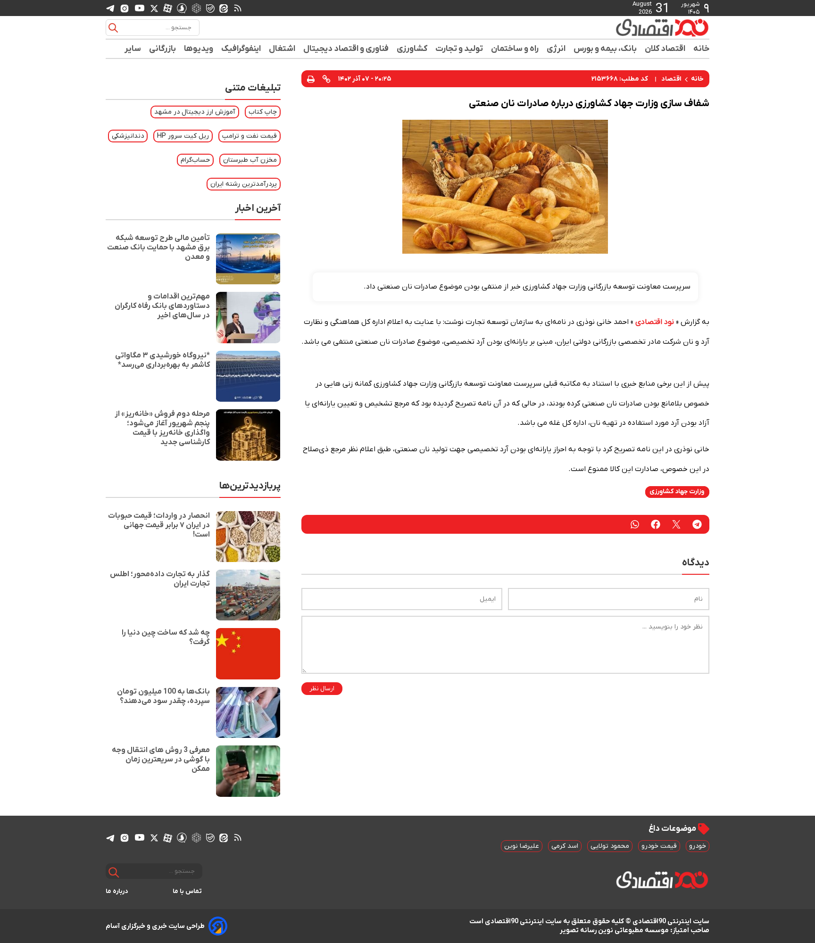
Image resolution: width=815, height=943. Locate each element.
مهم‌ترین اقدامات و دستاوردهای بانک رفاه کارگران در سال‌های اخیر (162, 306)
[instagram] (124, 8)
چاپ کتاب (263, 112)
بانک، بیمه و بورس (605, 48)
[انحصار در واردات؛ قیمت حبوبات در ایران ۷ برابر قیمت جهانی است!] (248, 536)
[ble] (210, 8)
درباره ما (117, 891)
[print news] (311, 78)
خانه (701, 48)
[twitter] (676, 524)
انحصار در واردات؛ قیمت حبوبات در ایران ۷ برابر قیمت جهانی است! (159, 525)
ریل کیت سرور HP (183, 136)
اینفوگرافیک (241, 48)
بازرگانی (162, 48)
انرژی (556, 48)
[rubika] (196, 8)
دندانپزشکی (128, 136)
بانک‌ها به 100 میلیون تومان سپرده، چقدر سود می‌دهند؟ (163, 696)
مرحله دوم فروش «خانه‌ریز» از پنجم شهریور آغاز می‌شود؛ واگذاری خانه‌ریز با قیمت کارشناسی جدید (162, 428)
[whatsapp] (634, 524)
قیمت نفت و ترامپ (249, 136)
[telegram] (110, 8)
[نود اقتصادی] (633, 27)
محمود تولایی (609, 846)
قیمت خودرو (659, 846)
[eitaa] (223, 8)
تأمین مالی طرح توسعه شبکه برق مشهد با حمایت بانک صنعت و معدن (158, 247)
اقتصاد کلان (665, 48)
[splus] (182, 8)
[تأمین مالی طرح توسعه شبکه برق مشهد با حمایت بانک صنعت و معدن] (248, 258)
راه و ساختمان (515, 48)
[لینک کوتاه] (326, 78)
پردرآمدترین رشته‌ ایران (243, 184)
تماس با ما (187, 891)
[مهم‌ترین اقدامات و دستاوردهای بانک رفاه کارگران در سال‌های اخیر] (248, 317)
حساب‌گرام (195, 160)
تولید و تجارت (459, 48)
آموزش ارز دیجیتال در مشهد (194, 112)
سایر (133, 48)
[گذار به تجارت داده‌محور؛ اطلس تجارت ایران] (248, 595)
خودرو (697, 846)
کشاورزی (412, 48)
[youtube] (139, 8)
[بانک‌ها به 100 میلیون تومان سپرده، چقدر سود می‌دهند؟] (248, 712)
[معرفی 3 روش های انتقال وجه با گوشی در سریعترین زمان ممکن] (248, 770)
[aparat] (167, 8)
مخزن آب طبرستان (250, 160)
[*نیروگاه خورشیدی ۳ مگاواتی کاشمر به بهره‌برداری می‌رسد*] (248, 376)
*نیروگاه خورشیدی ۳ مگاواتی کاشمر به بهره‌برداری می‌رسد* (162, 360)
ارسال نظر (321, 689)
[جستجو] (113, 27)
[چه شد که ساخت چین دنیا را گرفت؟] (248, 653)
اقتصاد (671, 78)
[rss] (238, 8)
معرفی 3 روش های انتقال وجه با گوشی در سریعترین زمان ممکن (161, 759)
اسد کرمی (564, 846)
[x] (154, 8)
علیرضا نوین (521, 846)
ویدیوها (199, 48)
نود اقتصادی (654, 322)
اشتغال (282, 48)
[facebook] (655, 524)
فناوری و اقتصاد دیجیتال (346, 48)
